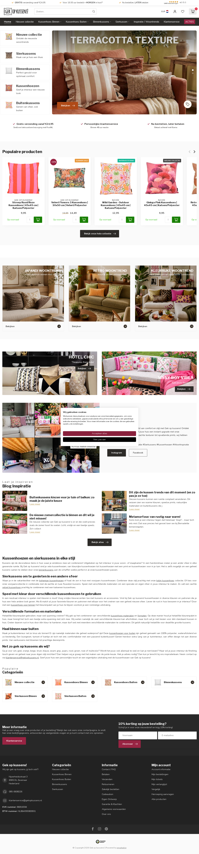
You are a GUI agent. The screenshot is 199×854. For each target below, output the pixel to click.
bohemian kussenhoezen (51, 580)
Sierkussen (121, 21)
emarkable (121, 847)
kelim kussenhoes (165, 580)
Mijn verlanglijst (159, 784)
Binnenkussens (101, 21)
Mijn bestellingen (160, 774)
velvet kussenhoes (11, 587)
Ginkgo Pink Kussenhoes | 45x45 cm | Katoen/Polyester (162, 204)
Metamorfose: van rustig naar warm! (154, 516)
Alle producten (159, 799)
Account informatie (161, 769)
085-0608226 (15, 791)
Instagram (116, 452)
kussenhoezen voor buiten (122, 633)
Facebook (138, 452)
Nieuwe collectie (25, 21)
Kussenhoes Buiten (76, 21)
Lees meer (35, 504)
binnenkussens (46, 569)
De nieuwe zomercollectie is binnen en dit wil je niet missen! (62, 516)
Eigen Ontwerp (109, 799)
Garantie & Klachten (112, 804)
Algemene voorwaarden (114, 809)
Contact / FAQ (109, 769)
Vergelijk (156, 789)
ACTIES (189, 21)
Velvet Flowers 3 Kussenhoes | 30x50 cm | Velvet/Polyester (69, 204)
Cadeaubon (107, 794)
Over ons (106, 814)
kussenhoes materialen (122, 615)
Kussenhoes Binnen (48, 21)
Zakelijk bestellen (110, 789)
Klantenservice (172, 21)
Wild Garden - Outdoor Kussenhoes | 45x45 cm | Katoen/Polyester (115, 205)
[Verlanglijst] (182, 11)
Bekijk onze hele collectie (97, 233)
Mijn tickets (157, 779)
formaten (142, 615)
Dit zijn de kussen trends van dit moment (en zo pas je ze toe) (162, 494)
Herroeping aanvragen (163, 794)
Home (7, 21)
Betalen (106, 774)
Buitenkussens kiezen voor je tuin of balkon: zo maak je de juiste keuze (62, 499)
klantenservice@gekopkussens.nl (22, 657)
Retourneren (108, 784)
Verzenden (107, 779)
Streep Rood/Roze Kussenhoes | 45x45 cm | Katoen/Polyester (23, 205)
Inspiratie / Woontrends (146, 21)
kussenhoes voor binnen (23, 605)
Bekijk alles (98, 542)
